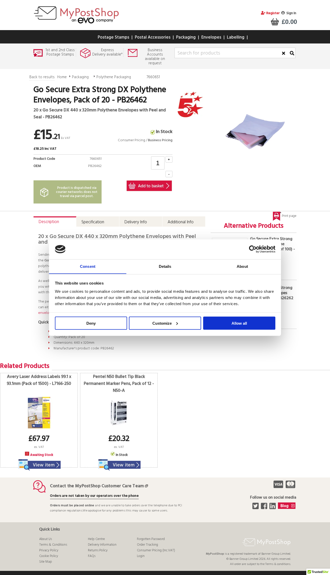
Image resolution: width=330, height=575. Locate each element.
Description (49, 221)
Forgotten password (151, 539)
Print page (289, 216)
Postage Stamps (113, 37)
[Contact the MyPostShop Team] (147, 486)
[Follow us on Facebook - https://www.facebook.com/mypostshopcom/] (264, 508)
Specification (92, 222)
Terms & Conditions (53, 544)
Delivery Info (136, 222)
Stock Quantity (88, 172)
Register (273, 13)
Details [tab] (165, 266)
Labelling (235, 37)
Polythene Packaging (113, 77)
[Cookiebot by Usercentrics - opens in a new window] (252, 249)
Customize (162, 323)
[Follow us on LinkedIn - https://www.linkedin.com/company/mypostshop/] (273, 508)
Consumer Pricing (131, 140)
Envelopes (211, 37)
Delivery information (102, 544)
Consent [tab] (87, 266)
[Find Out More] (39, 461)
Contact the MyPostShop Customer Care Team (97, 486)
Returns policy (98, 550)
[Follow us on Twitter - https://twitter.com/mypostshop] (256, 508)
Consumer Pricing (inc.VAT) (156, 550)
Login (141, 556)
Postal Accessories (152, 37)
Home (62, 77)
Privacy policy (48, 550)
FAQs (91, 556)
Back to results (42, 77)
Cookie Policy (48, 556)
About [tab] (242, 266)
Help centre (96, 539)
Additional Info (181, 222)
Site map (45, 561)
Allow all (239, 323)
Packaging (186, 37)
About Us (45, 539)
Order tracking (147, 544)
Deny (91, 323)
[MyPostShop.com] (76, 24)
